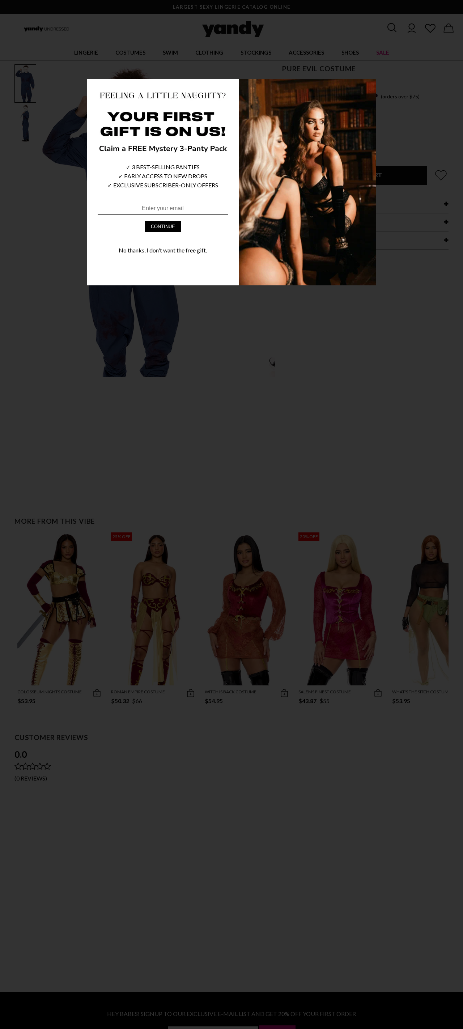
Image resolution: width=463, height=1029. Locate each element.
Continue (163, 226)
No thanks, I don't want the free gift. (163, 250)
